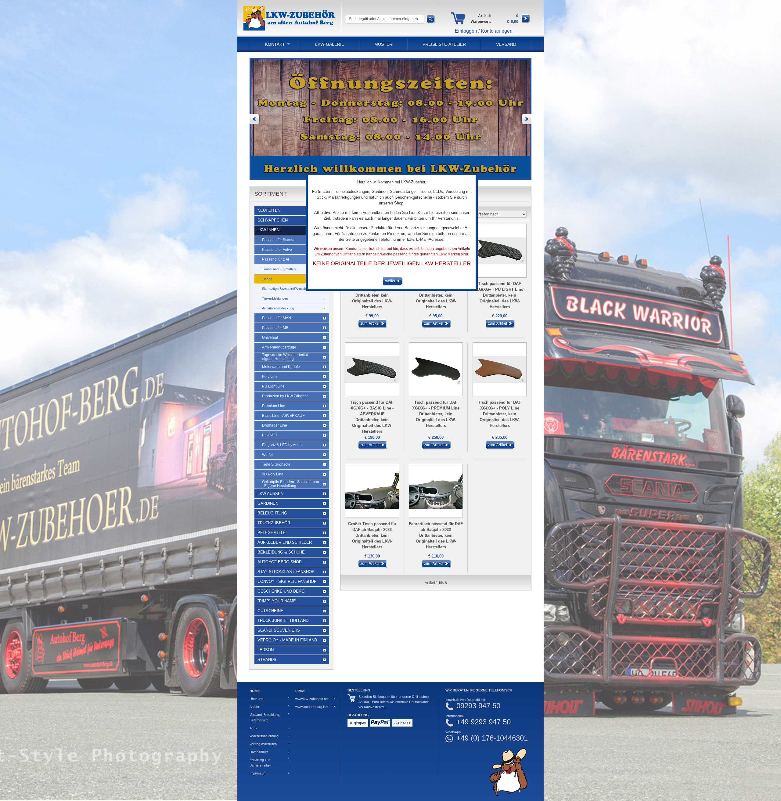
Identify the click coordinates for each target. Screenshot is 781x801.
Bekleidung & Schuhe (281, 552)
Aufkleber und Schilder (284, 542)
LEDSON (265, 650)
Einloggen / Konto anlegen (484, 31)
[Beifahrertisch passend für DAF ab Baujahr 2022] (372, 327)
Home (255, 691)
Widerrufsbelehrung (264, 736)
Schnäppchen (272, 220)
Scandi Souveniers (278, 630)
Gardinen (267, 503)
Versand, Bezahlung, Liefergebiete (265, 717)
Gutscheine (270, 610)
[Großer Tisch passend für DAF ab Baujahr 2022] (372, 567)
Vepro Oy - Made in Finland (287, 640)
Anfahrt (255, 707)
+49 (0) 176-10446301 (492, 738)
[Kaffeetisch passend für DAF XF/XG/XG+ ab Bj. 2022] (436, 327)
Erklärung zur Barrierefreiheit (260, 762)
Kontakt (275, 44)
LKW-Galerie (329, 44)
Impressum (258, 773)
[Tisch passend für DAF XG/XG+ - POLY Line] (499, 448)
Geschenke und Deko (280, 591)
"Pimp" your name (276, 601)
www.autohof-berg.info (311, 707)
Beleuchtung (272, 513)
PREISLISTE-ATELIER (444, 44)
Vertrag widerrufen (263, 744)
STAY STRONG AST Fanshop (286, 571)
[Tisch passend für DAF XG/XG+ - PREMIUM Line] (436, 448)
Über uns (256, 699)
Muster (383, 44)
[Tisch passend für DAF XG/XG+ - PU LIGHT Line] (499, 327)
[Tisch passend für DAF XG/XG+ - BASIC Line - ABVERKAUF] (372, 448)
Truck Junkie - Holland (282, 620)
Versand (506, 44)
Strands (266, 659)
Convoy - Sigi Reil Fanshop (287, 581)
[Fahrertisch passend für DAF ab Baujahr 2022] (436, 567)
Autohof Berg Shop (279, 562)
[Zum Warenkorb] (525, 22)
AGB (253, 728)
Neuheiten (268, 210)
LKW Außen (270, 493)
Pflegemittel (272, 532)
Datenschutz (259, 752)
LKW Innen (268, 230)
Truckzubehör (273, 523)
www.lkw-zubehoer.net (312, 699)
